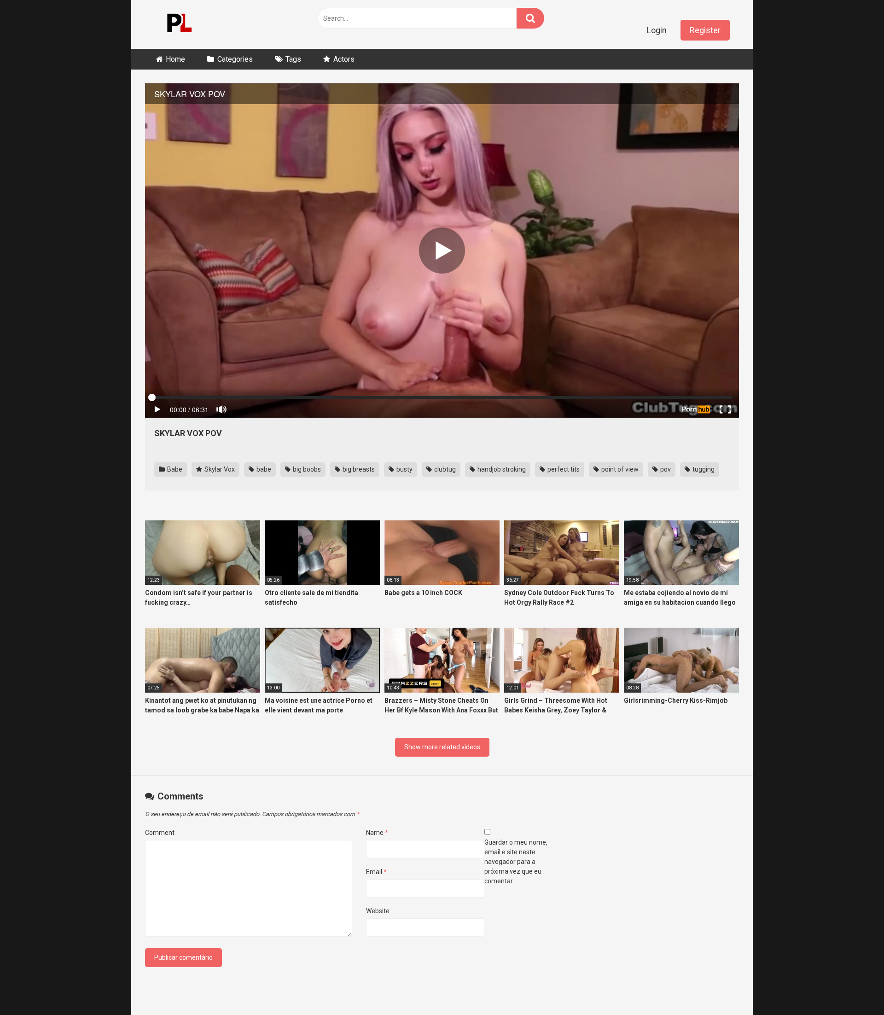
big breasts (358, 469)
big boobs (306, 469)
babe (263, 469)
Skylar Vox (219, 469)
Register (705, 30)
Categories (235, 59)
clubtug (444, 469)
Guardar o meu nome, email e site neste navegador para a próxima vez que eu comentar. (515, 862)
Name (377, 832)
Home (175, 59)
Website (378, 911)
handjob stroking (501, 469)
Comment (159, 832)
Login (657, 30)
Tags (293, 59)
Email (376, 871)
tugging (703, 469)
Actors (344, 59)
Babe (174, 469)
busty (404, 469)
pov (665, 469)
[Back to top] (853, 987)
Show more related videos (442, 747)
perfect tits (563, 469)
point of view (619, 469)
